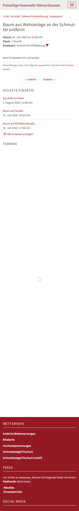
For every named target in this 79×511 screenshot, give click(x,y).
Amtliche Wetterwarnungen (19, 433)
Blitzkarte (8, 439)
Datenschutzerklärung (35, 16)
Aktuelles (8, 487)
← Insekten (29, 79)
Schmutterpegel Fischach (18, 451)
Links (6, 16)
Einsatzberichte (12, 492)
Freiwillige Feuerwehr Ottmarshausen (31, 5)
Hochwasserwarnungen (17, 446)
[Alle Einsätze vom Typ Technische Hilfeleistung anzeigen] (47, 45)
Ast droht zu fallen (13, 98)
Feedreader (9, 481)
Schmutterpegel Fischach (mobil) (22, 458)
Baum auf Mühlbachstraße (19, 123)
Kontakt (15, 16)
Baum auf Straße (13, 111)
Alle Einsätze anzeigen (20, 134)
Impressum (56, 16)
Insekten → (49, 79)
